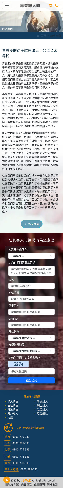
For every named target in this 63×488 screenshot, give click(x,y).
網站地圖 (52, 484)
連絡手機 (14, 292)
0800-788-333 (21, 443)
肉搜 (10, 417)
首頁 (42, 36)
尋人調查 (12, 401)
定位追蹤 (42, 413)
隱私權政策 (12, 484)
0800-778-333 (21, 463)
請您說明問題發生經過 (22, 262)
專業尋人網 (30, 5)
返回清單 (33, 224)
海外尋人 (12, 413)
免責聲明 (39, 484)
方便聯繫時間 (17, 344)
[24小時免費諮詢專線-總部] (56, 5)
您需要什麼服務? (19, 249)
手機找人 (42, 401)
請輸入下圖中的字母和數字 (25, 357)
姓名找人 (42, 409)
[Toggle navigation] (6, 5)
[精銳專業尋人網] (26, 480)
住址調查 (12, 405)
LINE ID (13, 318)
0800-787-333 (29, 469)
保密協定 (26, 484)
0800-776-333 (21, 456)
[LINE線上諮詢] (50, 5)
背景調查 (12, 409)
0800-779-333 (21, 437)
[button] (6, 480)
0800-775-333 (21, 449)
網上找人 (42, 405)
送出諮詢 (31, 380)
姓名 (11, 279)
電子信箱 (13, 305)
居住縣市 (14, 331)
